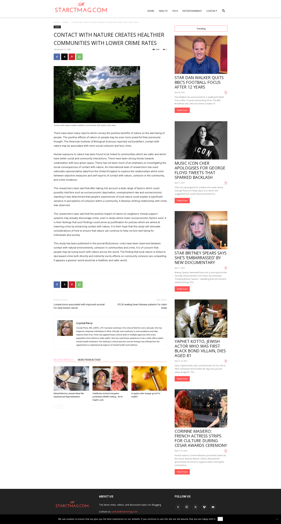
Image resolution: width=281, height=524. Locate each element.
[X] (64, 57)
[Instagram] (186, 507)
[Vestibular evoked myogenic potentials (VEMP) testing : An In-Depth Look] (110, 378)
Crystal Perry (84, 323)
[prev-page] (56, 406)
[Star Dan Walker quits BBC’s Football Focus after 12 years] (201, 55)
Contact (211, 10)
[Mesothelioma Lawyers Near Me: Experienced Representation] (71, 378)
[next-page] (61, 406)
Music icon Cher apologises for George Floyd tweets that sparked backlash (200, 170)
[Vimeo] (204, 507)
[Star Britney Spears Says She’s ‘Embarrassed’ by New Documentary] (201, 230)
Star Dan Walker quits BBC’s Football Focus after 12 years (199, 82)
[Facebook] (57, 57)
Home (150, 10)
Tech (175, 10)
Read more (182, 110)
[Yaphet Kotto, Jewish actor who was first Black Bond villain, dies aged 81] (201, 318)
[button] (223, 11)
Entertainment (192, 10)
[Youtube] (213, 507)
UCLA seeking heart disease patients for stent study (142, 306)
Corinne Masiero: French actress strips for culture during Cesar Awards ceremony (201, 438)
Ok (220, 519)
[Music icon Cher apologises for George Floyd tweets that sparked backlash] (201, 140)
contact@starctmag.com (125, 511)
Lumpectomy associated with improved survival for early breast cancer (79, 306)
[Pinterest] (72, 57)
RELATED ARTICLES (64, 360)
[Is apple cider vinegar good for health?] (149, 378)
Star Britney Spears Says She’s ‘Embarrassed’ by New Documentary (201, 257)
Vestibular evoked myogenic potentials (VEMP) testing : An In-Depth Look (108, 396)
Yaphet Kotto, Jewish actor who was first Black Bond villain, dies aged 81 (200, 348)
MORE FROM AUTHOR (89, 360)
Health (163, 10)
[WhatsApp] (79, 57)
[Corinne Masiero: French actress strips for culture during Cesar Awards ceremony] (201, 408)
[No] (277, 519)
